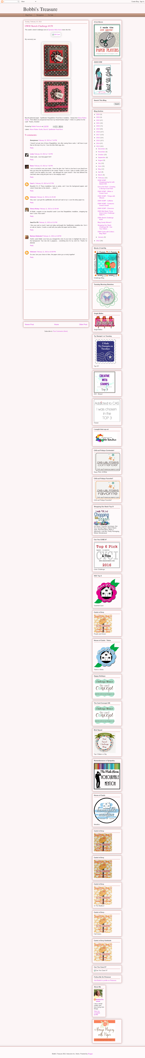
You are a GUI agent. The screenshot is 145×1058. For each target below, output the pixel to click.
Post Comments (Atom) (60, 331)
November (102, 152)
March (100, 175)
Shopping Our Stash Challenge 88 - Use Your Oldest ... (105, 227)
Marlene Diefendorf (36, 236)
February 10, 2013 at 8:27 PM (44, 183)
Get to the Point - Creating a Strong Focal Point (106, 187)
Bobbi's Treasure (40, 9)
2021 (98, 123)
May (99, 169)
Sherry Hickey (34, 209)
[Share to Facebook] (60, 127)
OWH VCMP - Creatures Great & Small (106, 204)
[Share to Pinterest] (62, 127)
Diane (32, 166)
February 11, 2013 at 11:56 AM (49, 209)
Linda (32, 154)
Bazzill (46, 129)
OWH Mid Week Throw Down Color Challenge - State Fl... (106, 213)
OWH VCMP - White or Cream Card (105, 192)
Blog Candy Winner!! (104, 222)
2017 (98, 134)
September (102, 157)
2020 (98, 126)
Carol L (32, 183)
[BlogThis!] (56, 127)
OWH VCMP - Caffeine (105, 201)
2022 (98, 120)
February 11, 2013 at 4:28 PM (52, 236)
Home (56, 324)
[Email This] (54, 127)
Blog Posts (28, 15)
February (101, 178)
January (101, 237)
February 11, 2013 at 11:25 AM (46, 197)
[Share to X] (58, 127)
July (99, 163)
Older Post (83, 324)
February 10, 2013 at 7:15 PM (43, 154)
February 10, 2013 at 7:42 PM (43, 166)
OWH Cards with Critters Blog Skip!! (106, 232)
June (100, 166)
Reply (32, 148)
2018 (98, 132)
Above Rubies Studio (36, 129)
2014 (98, 143)
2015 (98, 140)
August (100, 160)
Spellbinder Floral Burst (56, 129)
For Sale (50, 15)
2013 (98, 146)
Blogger (90, 1054)
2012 (98, 241)
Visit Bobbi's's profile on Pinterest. (105, 980)
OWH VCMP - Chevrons (106, 208)
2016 (98, 137)
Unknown (33, 197)
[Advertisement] (56, 304)
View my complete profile (97, 1012)
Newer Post (29, 324)
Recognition (40, 15)
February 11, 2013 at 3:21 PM (48, 222)
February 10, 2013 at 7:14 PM (48, 140)
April (99, 172)
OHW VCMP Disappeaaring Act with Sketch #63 (106, 182)
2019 (98, 129)
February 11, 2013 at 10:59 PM (46, 252)
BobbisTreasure (99, 1000)
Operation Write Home (55, 30)
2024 (98, 114)
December (102, 149)
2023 (98, 117)
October (101, 154)
